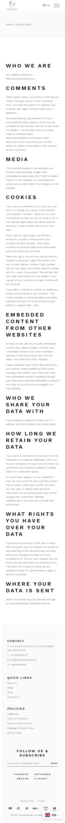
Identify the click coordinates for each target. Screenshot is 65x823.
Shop (10, 692)
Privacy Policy (14, 733)
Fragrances (13, 714)
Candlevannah (26, 815)
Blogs (10, 687)
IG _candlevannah (16, 664)
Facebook (21, 774)
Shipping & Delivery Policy (21, 728)
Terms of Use (27, 801)
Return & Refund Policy (19, 723)
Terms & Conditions (17, 718)
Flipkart (41, 779)
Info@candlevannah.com (23, 660)
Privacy (41, 801)
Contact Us (13, 697)
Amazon (23, 779)
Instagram (42, 774)
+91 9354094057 (19, 655)
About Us (12, 683)
